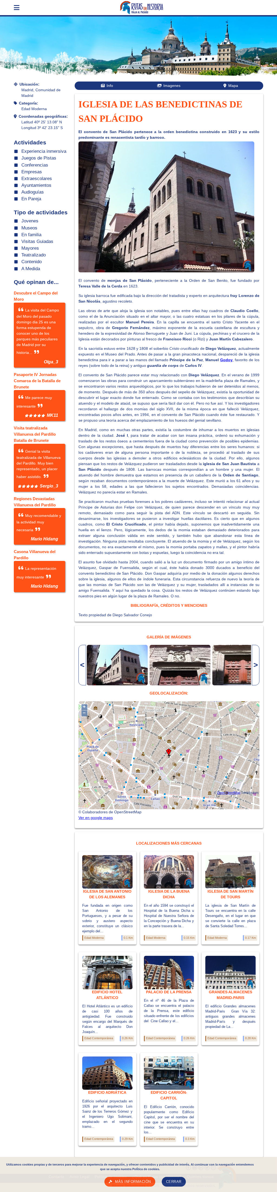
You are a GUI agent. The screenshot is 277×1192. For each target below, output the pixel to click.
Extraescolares (36, 178)
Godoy (226, 360)
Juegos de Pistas (38, 158)
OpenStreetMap (228, 792)
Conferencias (34, 165)
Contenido (31, 261)
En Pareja (31, 198)
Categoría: (28, 103)
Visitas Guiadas (37, 241)
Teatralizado (33, 255)
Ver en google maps (95, 817)
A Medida (30, 268)
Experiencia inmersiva (43, 151)
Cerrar (174, 1182)
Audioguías (32, 192)
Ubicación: (29, 84)
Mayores (30, 248)
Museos (29, 228)
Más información (133, 1182)
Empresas (31, 171)
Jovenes (29, 220)
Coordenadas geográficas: (43, 116)
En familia (31, 234)
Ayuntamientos (36, 185)
